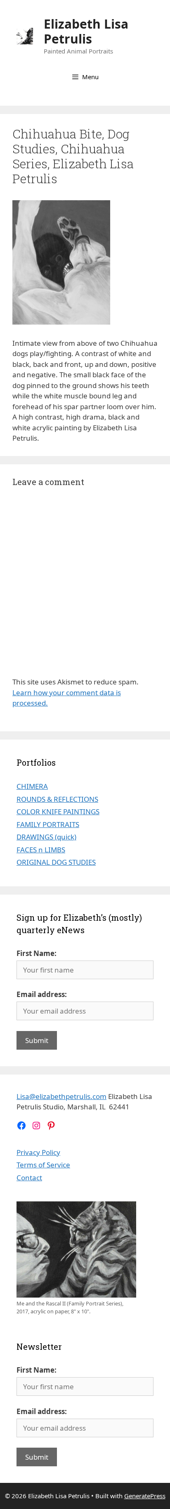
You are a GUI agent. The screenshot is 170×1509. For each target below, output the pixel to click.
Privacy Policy (38, 1152)
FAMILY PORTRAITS (48, 824)
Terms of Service (43, 1164)
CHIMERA (32, 786)
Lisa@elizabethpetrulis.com (61, 1096)
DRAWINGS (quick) (46, 837)
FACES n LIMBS (41, 849)
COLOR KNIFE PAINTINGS (58, 811)
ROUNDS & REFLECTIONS (57, 799)
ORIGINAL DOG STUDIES (56, 862)
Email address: (42, 994)
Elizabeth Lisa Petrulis (86, 31)
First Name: (37, 953)
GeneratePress (144, 1496)
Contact (29, 1177)
